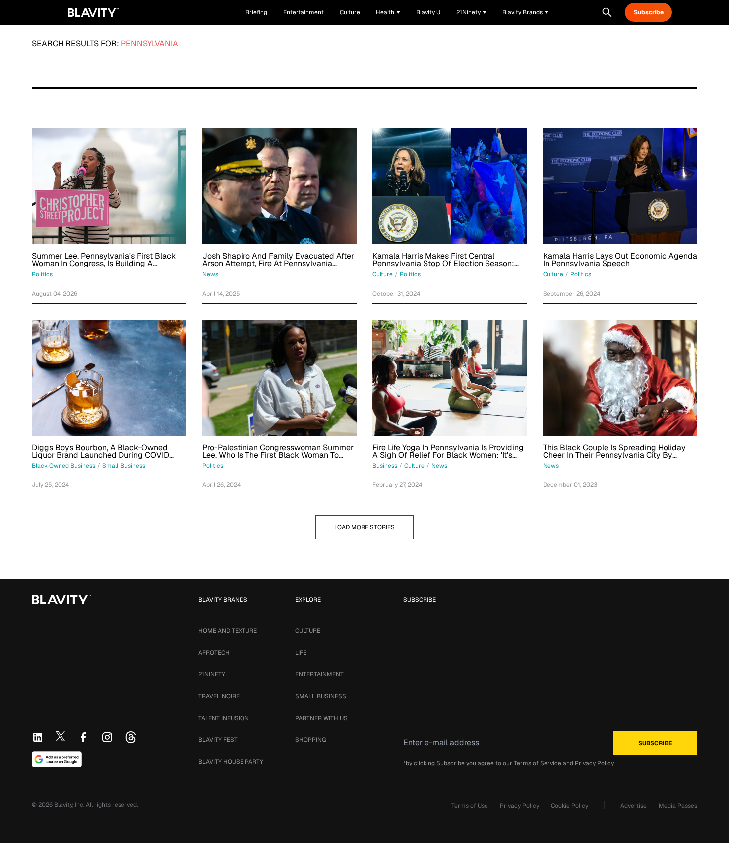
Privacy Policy (594, 763)
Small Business (320, 696)
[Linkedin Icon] (38, 737)
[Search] (607, 12)
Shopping (310, 740)
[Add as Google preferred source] (57, 759)
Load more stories (364, 527)
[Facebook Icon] (83, 737)
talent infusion (223, 718)
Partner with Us (321, 718)
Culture (307, 631)
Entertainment (319, 674)
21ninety (211, 674)
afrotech (214, 653)
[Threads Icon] (131, 737)
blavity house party (230, 762)
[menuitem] (388, 12)
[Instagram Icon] (107, 737)
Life (300, 653)
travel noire (219, 696)
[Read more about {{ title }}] (109, 186)
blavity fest (218, 740)
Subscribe (649, 12)
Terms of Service (537, 763)
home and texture (227, 631)
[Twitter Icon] (60, 736)
